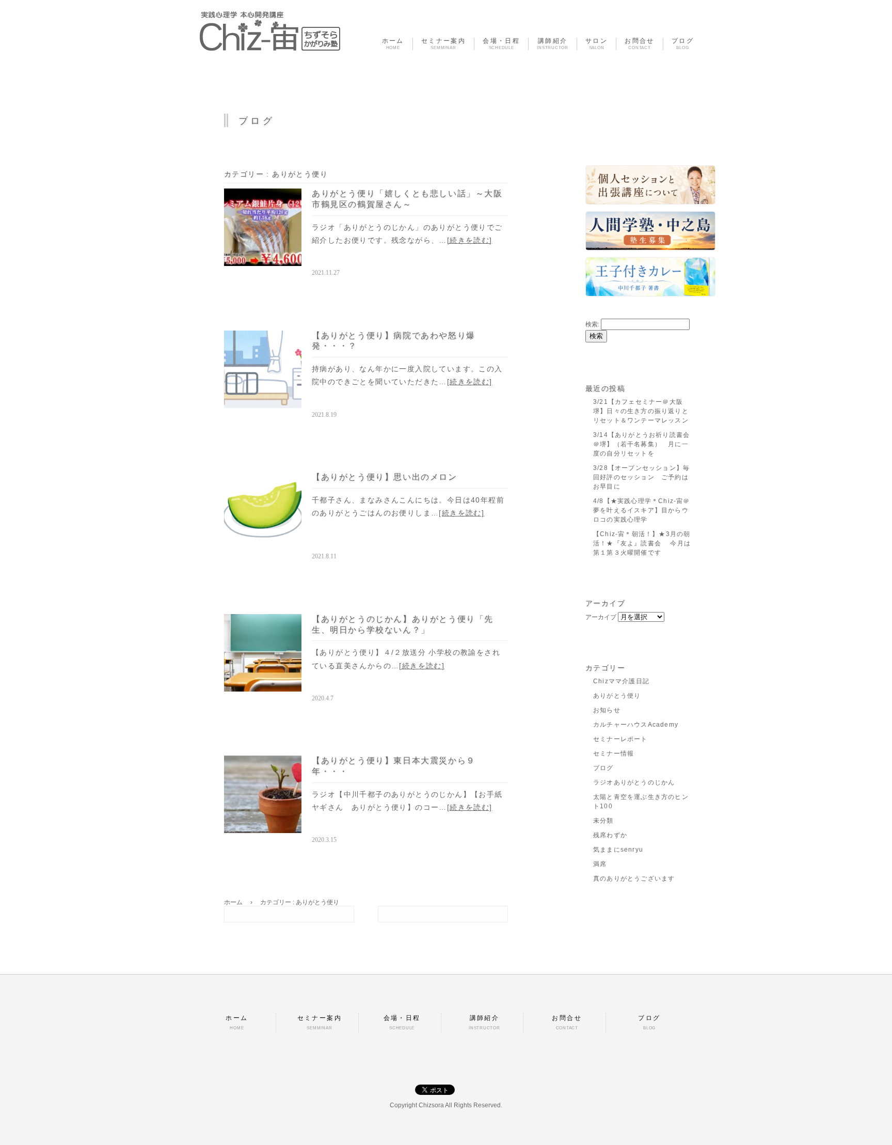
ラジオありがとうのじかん (634, 782)
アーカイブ (600, 617)
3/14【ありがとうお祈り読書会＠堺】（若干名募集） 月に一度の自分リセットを (641, 444)
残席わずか (610, 835)
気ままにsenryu (618, 849)
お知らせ (606, 710)
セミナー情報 (613, 753)
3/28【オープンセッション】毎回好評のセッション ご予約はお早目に (641, 477)
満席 (600, 864)
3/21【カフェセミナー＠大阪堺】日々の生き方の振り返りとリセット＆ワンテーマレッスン (641, 411)
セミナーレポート (620, 739)
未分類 (603, 820)
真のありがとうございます (634, 878)
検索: (592, 324)
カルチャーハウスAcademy (635, 724)
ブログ (603, 768)
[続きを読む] (469, 240)
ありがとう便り (617, 695)
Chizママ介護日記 (621, 681)
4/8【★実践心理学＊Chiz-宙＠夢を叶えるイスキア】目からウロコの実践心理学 (641, 510)
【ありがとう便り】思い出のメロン (384, 477)
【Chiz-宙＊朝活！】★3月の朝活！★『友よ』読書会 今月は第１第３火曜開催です (642, 543)
